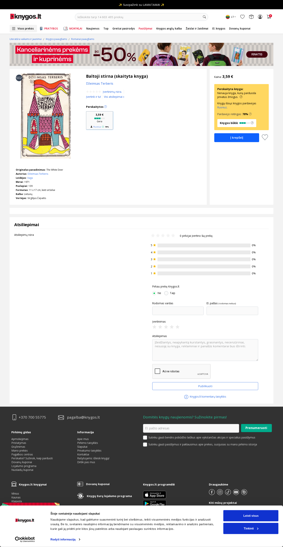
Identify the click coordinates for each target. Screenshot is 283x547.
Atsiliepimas (159, 336)
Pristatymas (18, 443)
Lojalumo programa (23, 466)
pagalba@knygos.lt (83, 417)
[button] (250, 114)
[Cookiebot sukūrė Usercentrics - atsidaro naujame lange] (25, 539)
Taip (172, 293)
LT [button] (232, 17)
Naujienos (92, 28)
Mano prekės (19, 450)
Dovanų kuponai (239, 28)
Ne (159, 293)
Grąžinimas (18, 446)
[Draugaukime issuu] (244, 494)
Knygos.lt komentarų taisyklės (207, 396)
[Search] (204, 17)
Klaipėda (16, 501)
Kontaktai (83, 454)
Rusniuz (97, 127)
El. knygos (218, 28)
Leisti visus (251, 515)
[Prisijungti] (260, 17)
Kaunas (16, 497)
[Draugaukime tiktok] (228, 494)
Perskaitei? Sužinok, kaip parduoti (32, 458)
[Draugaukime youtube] (236, 494)
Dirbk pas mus (86, 462)
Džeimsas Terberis (38, 173)
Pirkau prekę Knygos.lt (165, 286)
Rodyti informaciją (62, 539)
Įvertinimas (159, 321)
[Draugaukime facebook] (212, 494)
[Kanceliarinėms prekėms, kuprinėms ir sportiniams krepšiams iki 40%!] (141, 54)
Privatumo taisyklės (89, 450)
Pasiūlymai (145, 28)
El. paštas (212, 303)
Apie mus (83, 439)
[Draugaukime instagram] (220, 494)
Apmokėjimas (19, 439)
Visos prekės (26, 28)
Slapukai (82, 446)
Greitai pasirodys (123, 28)
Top (105, 28)
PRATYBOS (51, 28)
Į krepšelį (236, 137)
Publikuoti (205, 386)
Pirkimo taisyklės (87, 443)
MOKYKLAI (75, 28)
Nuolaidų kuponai (22, 470)
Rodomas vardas (162, 303)
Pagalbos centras (22, 454)
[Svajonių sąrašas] (242, 17)
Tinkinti (249, 528)
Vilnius (15, 493)
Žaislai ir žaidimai (197, 28)
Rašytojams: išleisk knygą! (93, 458)
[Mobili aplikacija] (154, 503)
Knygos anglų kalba (169, 28)
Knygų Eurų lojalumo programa (109, 496)
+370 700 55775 (32, 417)
